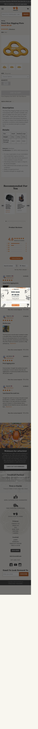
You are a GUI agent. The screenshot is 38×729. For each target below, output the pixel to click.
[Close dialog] (29, 288)
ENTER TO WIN (15, 305)
